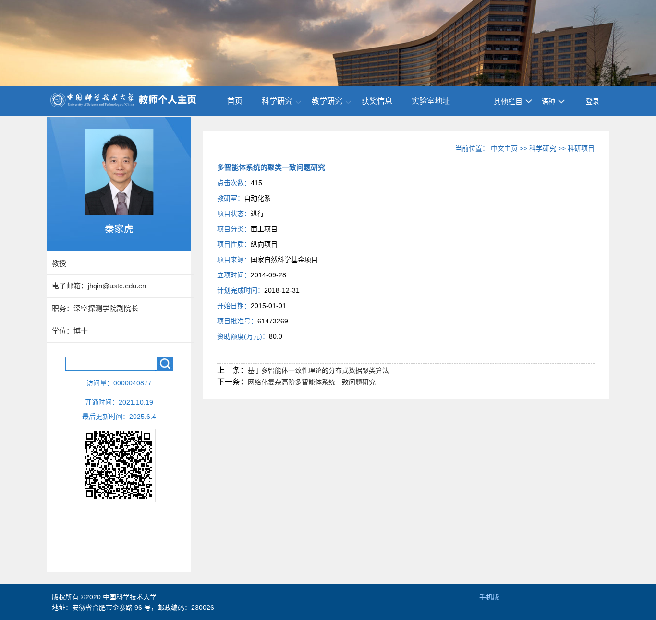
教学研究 (327, 101)
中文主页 (504, 148)
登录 (592, 101)
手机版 (489, 597)
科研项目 (581, 148)
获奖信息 (377, 101)
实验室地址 (431, 101)
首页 (235, 101)
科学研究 (277, 101)
